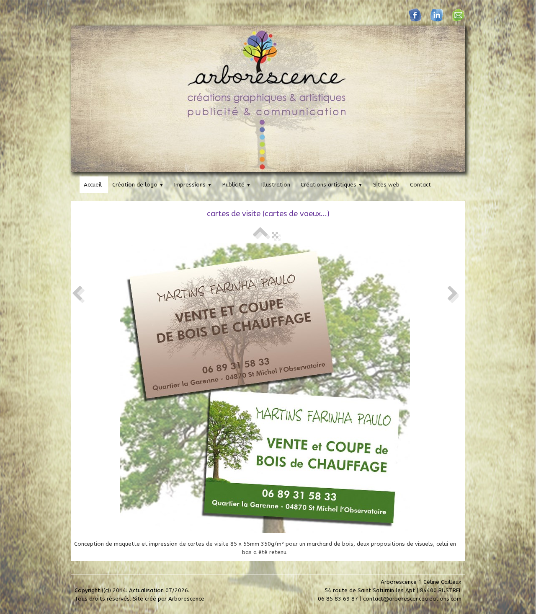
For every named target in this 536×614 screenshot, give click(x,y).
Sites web (386, 184)
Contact (420, 184)
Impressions (193, 184)
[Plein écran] (275, 235)
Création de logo (138, 184)
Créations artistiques (332, 184)
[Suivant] (453, 294)
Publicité (236, 184)
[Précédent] (77, 294)
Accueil (93, 184)
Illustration (275, 184)
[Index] (260, 235)
